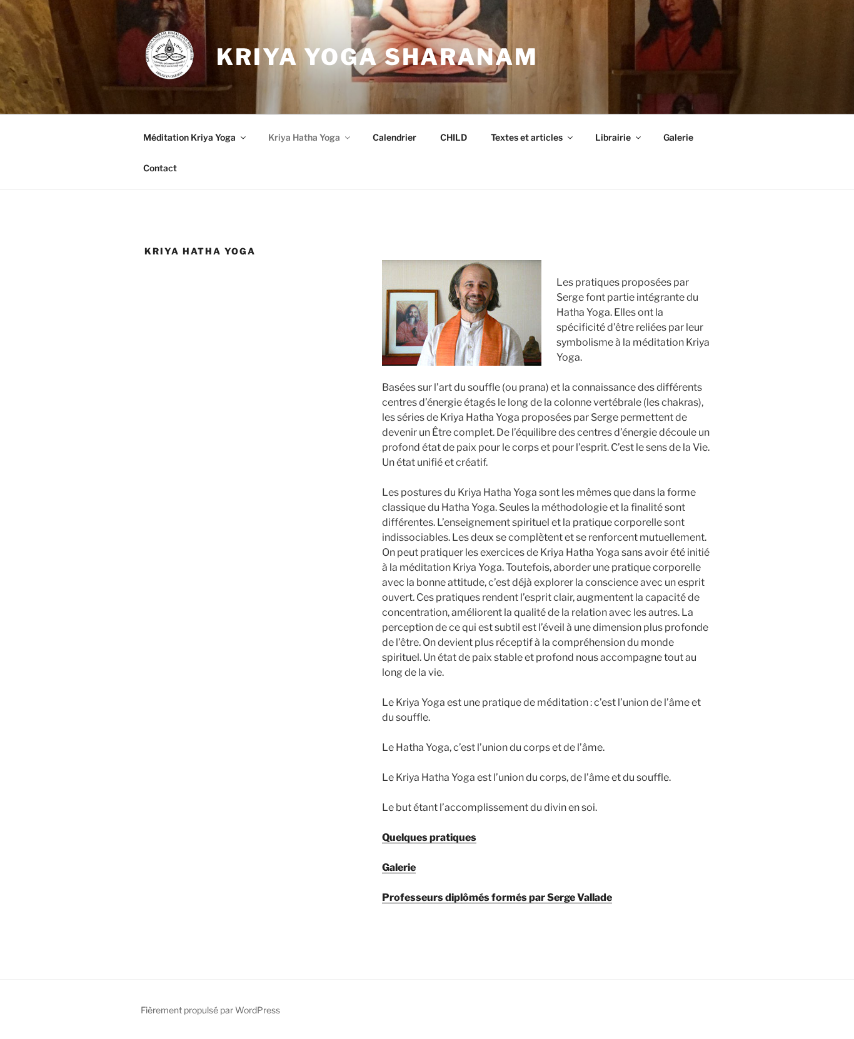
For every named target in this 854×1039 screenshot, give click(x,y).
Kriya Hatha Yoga (304, 137)
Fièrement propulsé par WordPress (210, 1010)
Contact (160, 168)
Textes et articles (527, 137)
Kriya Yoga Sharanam (377, 57)
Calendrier (394, 137)
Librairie (613, 137)
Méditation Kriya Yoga (189, 137)
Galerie (678, 137)
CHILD (453, 137)
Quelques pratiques (429, 837)
